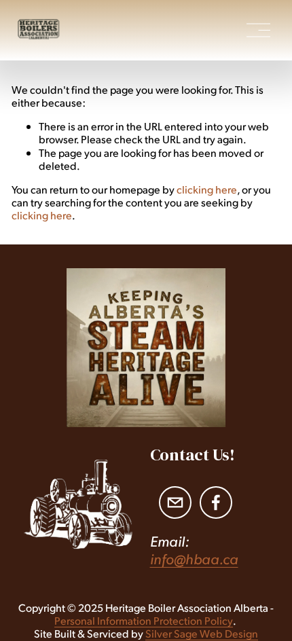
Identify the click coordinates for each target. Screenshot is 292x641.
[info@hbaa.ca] (175, 502)
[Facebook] (216, 502)
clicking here (207, 189)
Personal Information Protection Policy (143, 620)
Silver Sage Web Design (201, 633)
